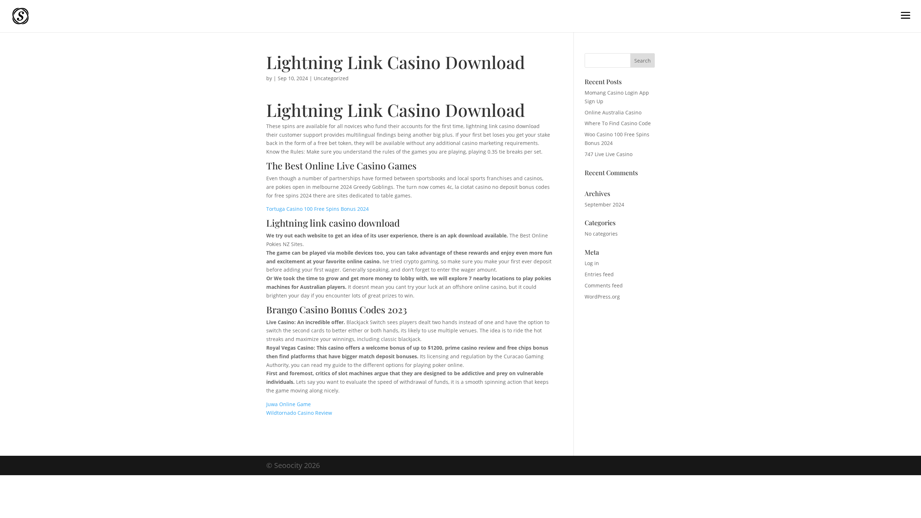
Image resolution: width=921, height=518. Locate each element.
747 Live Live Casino (608, 154)
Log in (592, 263)
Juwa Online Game (288, 404)
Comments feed (604, 285)
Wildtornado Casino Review (299, 412)
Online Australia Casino (613, 112)
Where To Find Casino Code (618, 123)
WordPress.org (602, 296)
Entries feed (599, 274)
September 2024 (604, 204)
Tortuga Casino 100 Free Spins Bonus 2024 (317, 208)
